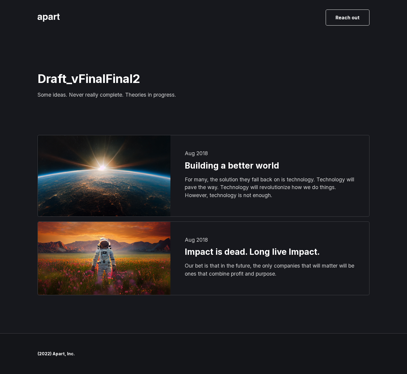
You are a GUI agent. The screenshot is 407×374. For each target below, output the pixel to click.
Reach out (347, 18)
